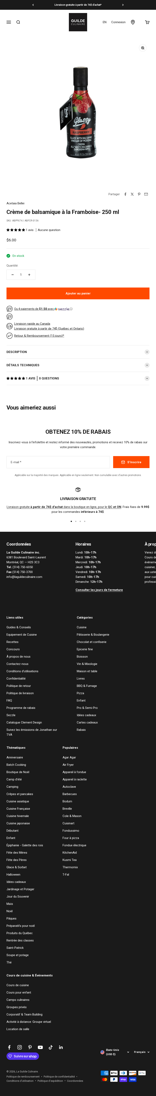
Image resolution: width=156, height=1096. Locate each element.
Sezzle (10, 715)
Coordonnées (75, 1080)
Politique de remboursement (23, 1076)
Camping (12, 787)
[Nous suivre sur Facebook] (9, 1047)
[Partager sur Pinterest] (139, 194)
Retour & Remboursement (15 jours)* (39, 336)
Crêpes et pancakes (19, 794)
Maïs (9, 904)
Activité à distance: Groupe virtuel (28, 1022)
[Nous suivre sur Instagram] (19, 1047)
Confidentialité (16, 678)
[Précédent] (33, 5)
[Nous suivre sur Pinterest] (30, 1047)
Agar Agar (69, 757)
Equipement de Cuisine (21, 634)
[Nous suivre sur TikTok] (50, 1047)
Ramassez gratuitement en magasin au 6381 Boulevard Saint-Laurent (78, 4)
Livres (81, 678)
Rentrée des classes (20, 940)
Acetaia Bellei (15, 203)
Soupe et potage (17, 955)
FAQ (9, 700)
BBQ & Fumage (87, 686)
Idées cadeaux (86, 715)
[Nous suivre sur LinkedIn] (61, 1047)
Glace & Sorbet (16, 867)
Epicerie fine (85, 649)
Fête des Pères (16, 860)
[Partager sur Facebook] (125, 194)
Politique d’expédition (50, 1080)
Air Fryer (68, 765)
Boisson (82, 656)
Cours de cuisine (17, 985)
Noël (9, 911)
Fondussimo (71, 830)
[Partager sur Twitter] (132, 194)
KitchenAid (70, 852)
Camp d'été (14, 779)
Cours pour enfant (18, 992)
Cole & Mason (72, 816)
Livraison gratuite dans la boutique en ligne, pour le (64, 507)
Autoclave (69, 787)
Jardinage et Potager (20, 889)
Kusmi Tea (70, 860)
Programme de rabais (20, 708)
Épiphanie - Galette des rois (24, 845)
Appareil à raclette (75, 779)
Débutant (12, 830)
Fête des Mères (16, 852)
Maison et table (87, 671)
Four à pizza (71, 838)
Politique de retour (18, 686)
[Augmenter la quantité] (29, 275)
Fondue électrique (74, 845)
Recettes (12, 642)
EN (104, 22)
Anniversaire (14, 757)
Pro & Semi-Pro (87, 708)
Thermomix (70, 867)
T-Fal (66, 874)
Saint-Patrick (15, 948)
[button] (16, 230)
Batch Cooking (16, 765)
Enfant (81, 700)
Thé (9, 962)
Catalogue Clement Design (24, 722)
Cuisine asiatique (17, 801)
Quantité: (12, 265)
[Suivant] (123, 5)
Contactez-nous (17, 664)
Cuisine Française (18, 809)
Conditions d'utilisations (22, 671)
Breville (67, 809)
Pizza (80, 693)
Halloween (13, 874)
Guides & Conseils (18, 627)
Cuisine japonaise (18, 823)
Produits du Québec (19, 933)
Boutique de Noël (17, 772)
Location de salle (17, 1029)
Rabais (81, 730)
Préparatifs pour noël (20, 926)
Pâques (11, 918)
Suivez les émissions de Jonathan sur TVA (31, 732)
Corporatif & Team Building (24, 1014)
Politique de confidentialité (59, 1076)
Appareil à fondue (74, 772)
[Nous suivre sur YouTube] (40, 1047)
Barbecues (70, 794)
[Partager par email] (146, 194)
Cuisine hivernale (17, 816)
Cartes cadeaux (87, 722)
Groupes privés (16, 1007)
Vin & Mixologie (87, 664)
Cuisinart (68, 823)
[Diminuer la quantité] (12, 275)
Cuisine (82, 627)
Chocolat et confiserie (91, 642)
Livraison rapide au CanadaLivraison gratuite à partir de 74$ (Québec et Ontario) (49, 326)
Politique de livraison (20, 693)
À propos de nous (18, 656)
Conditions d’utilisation (20, 1080)
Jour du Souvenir (17, 896)
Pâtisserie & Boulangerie (93, 634)
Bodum (67, 801)
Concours (13, 649)
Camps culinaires (17, 1000)
